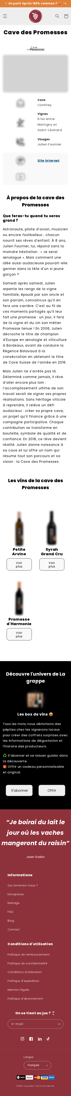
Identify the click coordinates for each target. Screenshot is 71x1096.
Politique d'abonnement (25, 999)
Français (33, 1065)
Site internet (48, 160)
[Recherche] (57, 16)
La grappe (29, 1086)
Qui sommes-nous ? (23, 885)
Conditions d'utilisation (25, 972)
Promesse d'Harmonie (19, 621)
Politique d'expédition (23, 981)
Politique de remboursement (29, 954)
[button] (5, 16)
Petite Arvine (19, 551)
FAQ (10, 912)
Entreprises (16, 894)
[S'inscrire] (59, 1024)
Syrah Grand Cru (52, 551)
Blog (11, 921)
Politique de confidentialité (28, 963)
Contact (14, 929)
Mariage (14, 903)
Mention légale (18, 990)
